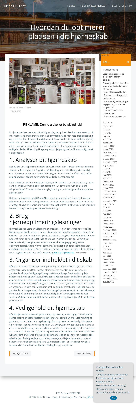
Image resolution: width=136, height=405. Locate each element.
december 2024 (109, 191)
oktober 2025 (108, 159)
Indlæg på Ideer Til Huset (93, 6)
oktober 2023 (108, 236)
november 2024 (109, 194)
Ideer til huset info (122, 6)
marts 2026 (108, 142)
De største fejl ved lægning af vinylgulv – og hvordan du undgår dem (115, 104)
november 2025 (109, 155)
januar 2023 (108, 265)
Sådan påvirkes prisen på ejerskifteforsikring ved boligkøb (113, 77)
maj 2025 (107, 175)
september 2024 (110, 201)
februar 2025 (108, 185)
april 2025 (107, 178)
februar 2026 (108, 146)
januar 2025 (108, 188)
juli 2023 (106, 246)
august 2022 (108, 282)
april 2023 (107, 256)
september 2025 (110, 162)
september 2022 (110, 278)
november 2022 (109, 272)
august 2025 (108, 165)
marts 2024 (108, 220)
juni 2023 (107, 249)
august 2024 (108, 204)
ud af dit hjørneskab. (64, 252)
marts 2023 (108, 259)
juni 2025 (107, 172)
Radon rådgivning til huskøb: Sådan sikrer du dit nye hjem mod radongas (115, 95)
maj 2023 (107, 252)
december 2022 (109, 269)
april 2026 (107, 139)
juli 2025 (106, 168)
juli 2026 (106, 129)
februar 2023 (108, 262)
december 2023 (109, 230)
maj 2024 (107, 214)
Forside (71, 6)
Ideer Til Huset (15, 6)
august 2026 (108, 126)
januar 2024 (108, 227)
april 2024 (107, 217)
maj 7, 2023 (16, 111)
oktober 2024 (108, 197)
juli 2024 (106, 207)
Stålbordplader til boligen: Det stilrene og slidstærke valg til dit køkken (115, 86)
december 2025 (109, 152)
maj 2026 (107, 136)
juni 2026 (107, 133)
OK (113, 398)
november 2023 (109, 233)
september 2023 (110, 239)
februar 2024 (108, 223)
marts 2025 (108, 181)
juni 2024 (107, 210)
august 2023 (108, 243)
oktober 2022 (108, 275)
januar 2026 (108, 149)
